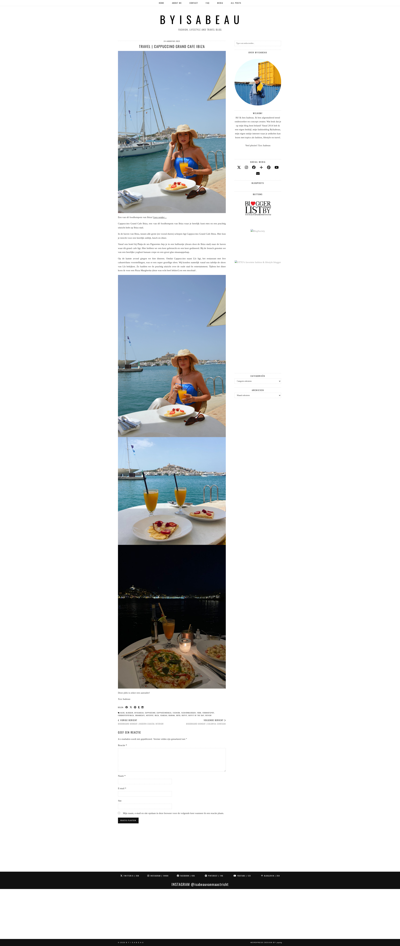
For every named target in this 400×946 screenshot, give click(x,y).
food (199, 713)
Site (120, 800)
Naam (122, 776)
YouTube (243, 875)
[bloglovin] (261, 167)
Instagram (159, 875)
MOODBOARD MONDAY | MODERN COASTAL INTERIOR (141, 722)
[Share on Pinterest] (135, 707)
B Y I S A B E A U (200, 19)
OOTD (178, 715)
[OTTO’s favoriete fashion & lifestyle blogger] (258, 262)
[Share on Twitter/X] (131, 707)
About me (177, 3)
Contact (194, 3)
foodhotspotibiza (126, 715)
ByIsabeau (139, 713)
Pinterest (215, 875)
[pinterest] (268, 167)
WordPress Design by (266, 942)
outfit (184, 715)
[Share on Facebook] (126, 707)
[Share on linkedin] (142, 707)
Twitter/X (131, 875)
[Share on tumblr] (139, 707)
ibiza (157, 715)
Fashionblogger (188, 713)
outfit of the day (196, 715)
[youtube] (277, 167)
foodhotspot (208, 713)
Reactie (122, 745)
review (208, 715)
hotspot (149, 715)
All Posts (236, 3)
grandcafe (140, 715)
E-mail (122, 788)
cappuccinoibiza (164, 713)
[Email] (258, 174)
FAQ (207, 3)
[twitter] (239, 167)
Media (220, 3)
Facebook (187, 875)
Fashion (176, 713)
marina (172, 715)
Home (161, 3)
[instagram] (246, 167)
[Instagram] (25, 914)
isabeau (163, 715)
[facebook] (254, 167)
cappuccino (150, 713)
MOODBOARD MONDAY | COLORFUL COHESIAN (206, 722)
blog (122, 713)
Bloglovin (271, 875)
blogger (129, 713)
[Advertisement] (258, 319)
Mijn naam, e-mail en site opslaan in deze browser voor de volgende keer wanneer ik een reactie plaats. (173, 813)
